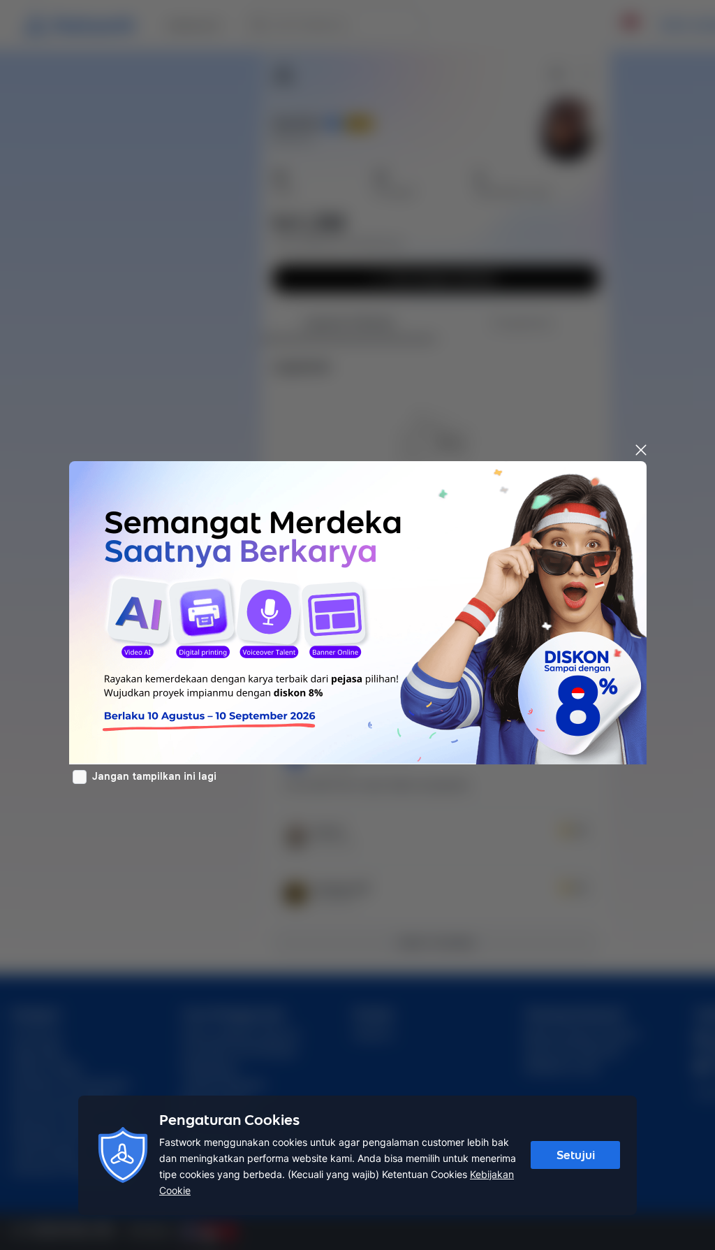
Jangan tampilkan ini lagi (154, 776)
